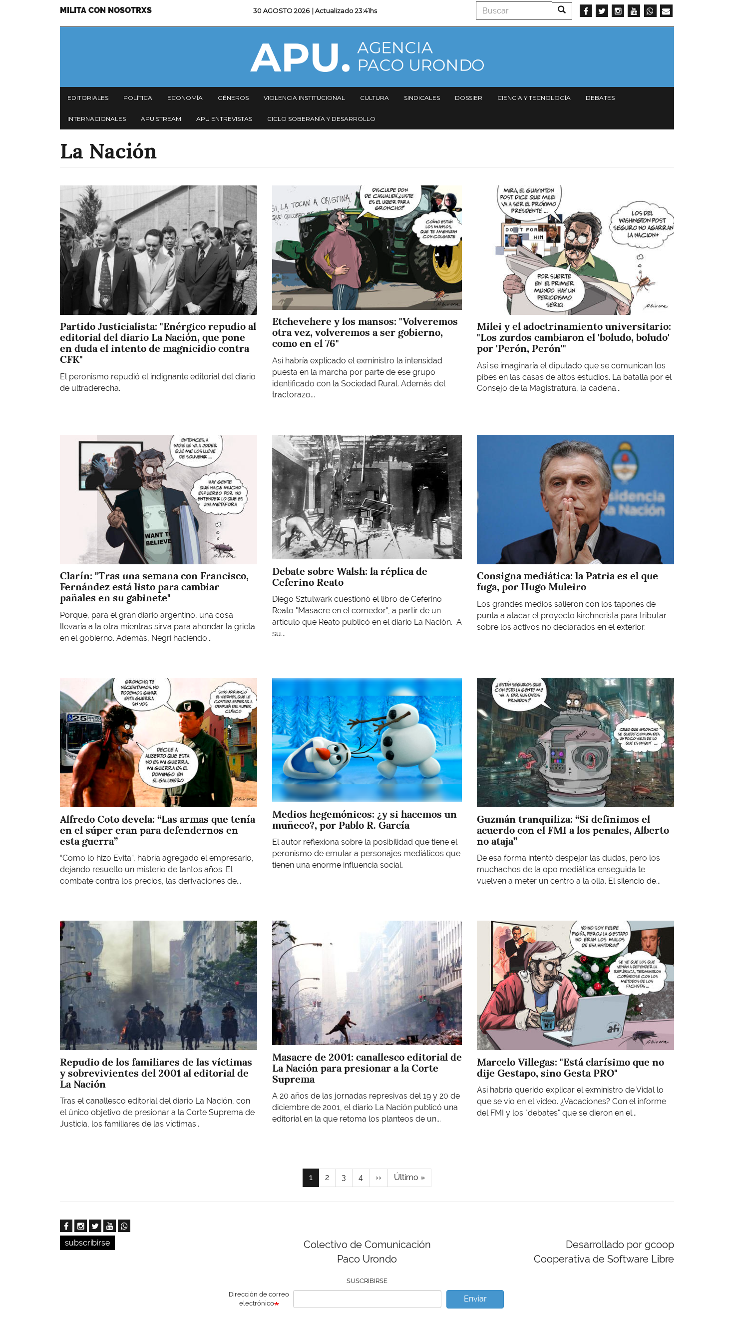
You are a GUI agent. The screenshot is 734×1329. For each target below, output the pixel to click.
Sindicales (422, 97)
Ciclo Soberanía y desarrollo (321, 118)
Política (137, 97)
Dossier (468, 97)
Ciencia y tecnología (534, 97)
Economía (185, 97)
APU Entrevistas (224, 118)
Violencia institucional (304, 97)
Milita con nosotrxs (106, 10)
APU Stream (161, 118)
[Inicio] (367, 57)
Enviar (475, 1299)
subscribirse (87, 1243)
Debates (600, 97)
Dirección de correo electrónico (259, 1299)
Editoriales (87, 97)
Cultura (374, 97)
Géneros (233, 97)
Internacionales (96, 118)
